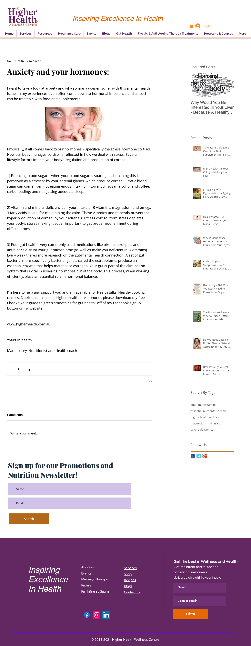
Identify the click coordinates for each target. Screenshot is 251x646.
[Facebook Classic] (193, 456)
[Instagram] (96, 615)
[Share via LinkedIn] (28, 369)
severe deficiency (202, 429)
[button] (191, 26)
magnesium (198, 423)
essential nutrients (203, 411)
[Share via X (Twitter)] (18, 369)
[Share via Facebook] (9, 369)
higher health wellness (206, 417)
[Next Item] (227, 85)
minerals (214, 423)
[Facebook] (87, 615)
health (222, 411)
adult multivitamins (203, 405)
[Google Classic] (204, 456)
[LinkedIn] (106, 615)
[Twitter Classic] (198, 456)
